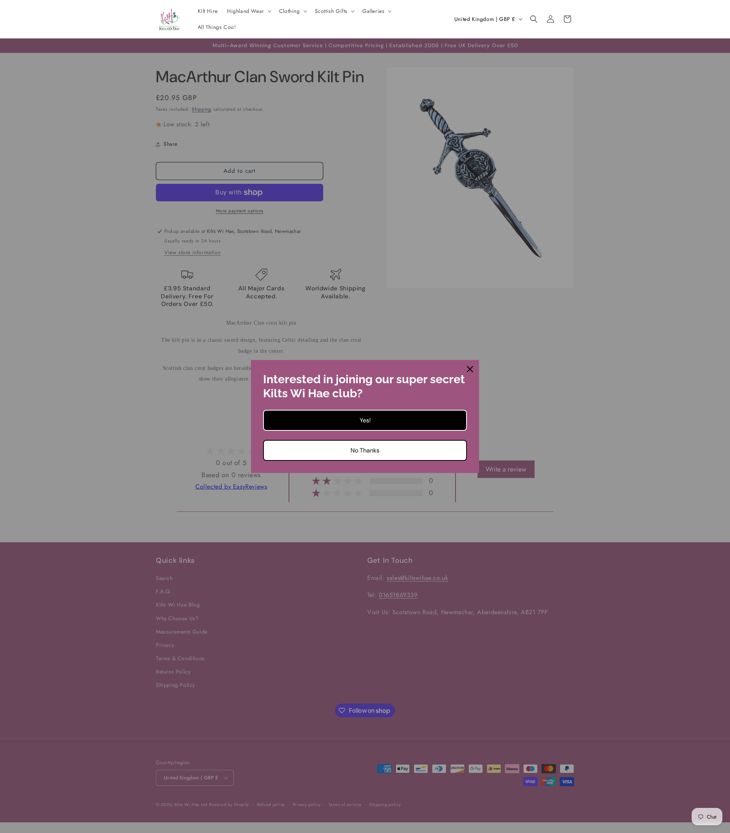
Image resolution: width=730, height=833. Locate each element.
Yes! (365, 420)
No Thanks (365, 450)
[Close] (470, 369)
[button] (248, 11)
